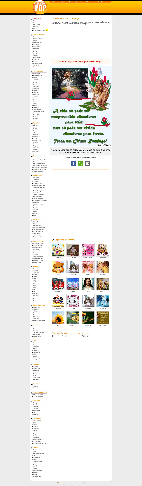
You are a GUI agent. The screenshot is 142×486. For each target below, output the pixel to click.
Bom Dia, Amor (37, 247)
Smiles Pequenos (38, 358)
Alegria (35, 77)
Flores (35, 348)
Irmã (34, 278)
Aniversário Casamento (40, 165)
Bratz (34, 422)
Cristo (35, 130)
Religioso (36, 147)
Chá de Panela (37, 404)
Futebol (35, 386)
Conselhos (36, 177)
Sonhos (35, 209)
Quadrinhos (36, 432)
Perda (34, 103)
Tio (34, 300)
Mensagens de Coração (40, 200)
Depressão (36, 86)
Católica (35, 129)
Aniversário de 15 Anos (40, 161)
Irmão (34, 280)
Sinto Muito (36, 115)
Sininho (35, 435)
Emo (34, 451)
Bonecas (35, 366)
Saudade (35, 113)
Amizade (35, 26)
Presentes (36, 107)
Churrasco (36, 406)
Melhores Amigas (38, 231)
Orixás (35, 144)
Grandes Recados (38, 194)
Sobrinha (35, 293)
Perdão (35, 105)
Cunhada (35, 270)
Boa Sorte (36, 48)
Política (35, 468)
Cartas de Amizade (38, 229)
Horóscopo (36, 457)
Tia (34, 299)
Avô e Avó (36, 268)
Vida (34, 215)
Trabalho (35, 472)
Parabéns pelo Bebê (39, 320)
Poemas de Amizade (39, 237)
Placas (35, 466)
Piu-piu (35, 430)
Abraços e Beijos (38, 38)
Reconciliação (37, 109)
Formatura (36, 313)
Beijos (35, 40)
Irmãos (35, 282)
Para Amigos (37, 235)
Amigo (35, 223)
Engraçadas (36, 334)
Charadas (36, 329)
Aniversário (36, 24)
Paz (34, 101)
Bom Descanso (37, 53)
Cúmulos (35, 330)
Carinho (35, 83)
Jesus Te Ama (37, 140)
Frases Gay (36, 192)
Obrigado (36, 59)
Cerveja (35, 403)
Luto (34, 98)
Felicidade (36, 96)
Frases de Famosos (39, 187)
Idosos (35, 459)
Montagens (90, 2)
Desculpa (36, 88)
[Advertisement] (80, 41)
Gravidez (35, 314)
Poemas (35, 206)
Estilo (34, 372)
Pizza (34, 412)
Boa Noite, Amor (38, 243)
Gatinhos (36, 350)
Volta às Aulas (37, 476)
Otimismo (36, 202)
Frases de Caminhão (39, 185)
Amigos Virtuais (37, 225)
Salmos (35, 149)
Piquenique (36, 410)
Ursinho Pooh (37, 441)
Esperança (36, 94)
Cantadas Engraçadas (39, 327)
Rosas (35, 354)
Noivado (35, 316)
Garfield (35, 426)
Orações (35, 142)
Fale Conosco (102, 2)
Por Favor (36, 65)
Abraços (35, 37)
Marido (35, 285)
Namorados (36, 253)
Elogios (35, 92)
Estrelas (35, 374)
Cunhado (36, 272)
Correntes (36, 179)
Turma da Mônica (38, 439)
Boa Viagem (36, 52)
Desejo (35, 90)
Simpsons (36, 434)
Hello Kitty (36, 428)
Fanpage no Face (59, 2)
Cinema (35, 408)
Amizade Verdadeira (39, 227)
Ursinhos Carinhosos (39, 443)
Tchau (35, 67)
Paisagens (36, 465)
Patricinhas (36, 377)
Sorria (35, 211)
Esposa (35, 274)
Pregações (36, 146)
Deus (34, 132)
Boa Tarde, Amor (38, 245)
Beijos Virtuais (37, 42)
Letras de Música (38, 198)
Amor (34, 28)
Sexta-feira (36, 21)
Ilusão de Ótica (37, 461)
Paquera (35, 254)
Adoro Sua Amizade (39, 222)
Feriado (35, 309)
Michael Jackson (38, 463)
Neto (34, 289)
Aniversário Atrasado (39, 160)
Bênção (35, 125)
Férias (35, 311)
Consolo (35, 84)
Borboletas (36, 368)
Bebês (35, 344)
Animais (35, 343)
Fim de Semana (37, 22)
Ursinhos (35, 360)
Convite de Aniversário (39, 169)
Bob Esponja (37, 420)
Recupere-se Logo (38, 111)
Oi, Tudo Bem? (37, 63)
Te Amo (35, 118)
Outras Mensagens (38, 204)
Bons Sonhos (37, 57)
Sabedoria (36, 207)
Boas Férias (36, 46)
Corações (36, 370)
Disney (35, 424)
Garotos (35, 388)
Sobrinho (36, 295)
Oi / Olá (35, 61)
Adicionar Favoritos (76, 2)
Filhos (35, 276)
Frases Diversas (37, 189)
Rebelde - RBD (37, 470)
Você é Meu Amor (38, 258)
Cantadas (36, 249)
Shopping (36, 379)
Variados (35, 474)
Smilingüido (36, 437)
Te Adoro (35, 116)
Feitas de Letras (37, 183)
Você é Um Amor (38, 260)
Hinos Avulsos (37, 196)
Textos (35, 213)
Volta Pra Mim (37, 262)
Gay (34, 455)
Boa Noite (36, 44)
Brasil (34, 449)
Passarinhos (36, 352)
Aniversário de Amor (39, 163)
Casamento (36, 307)
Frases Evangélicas (38, 191)
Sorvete (35, 414)
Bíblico (35, 127)
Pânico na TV (37, 336)
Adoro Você (36, 73)
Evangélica (36, 136)
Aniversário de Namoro (40, 167)
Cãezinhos (36, 346)
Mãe (34, 283)
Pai (34, 291)
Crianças (35, 181)
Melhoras (35, 99)
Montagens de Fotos (39, 30)
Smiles (35, 356)
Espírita (35, 134)
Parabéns (36, 318)
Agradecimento (37, 75)
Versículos (36, 151)
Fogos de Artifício (38, 453)
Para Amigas (36, 233)
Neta (34, 287)
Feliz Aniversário (38, 171)
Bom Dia (35, 55)
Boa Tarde (36, 50)
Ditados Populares (38, 332)
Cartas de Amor (37, 251)
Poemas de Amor (38, 256)
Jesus (35, 138)
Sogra (35, 297)
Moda (34, 375)
